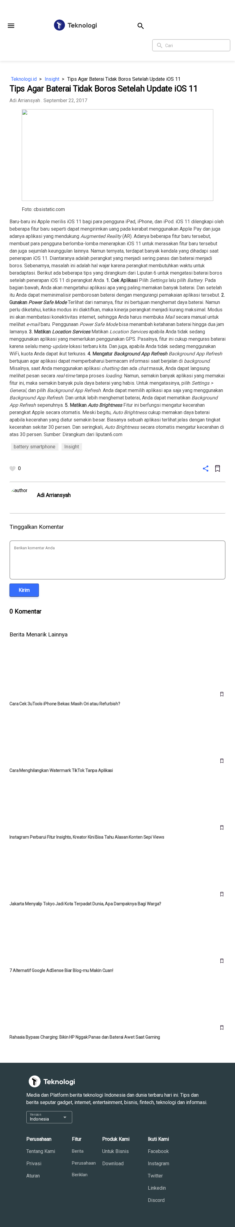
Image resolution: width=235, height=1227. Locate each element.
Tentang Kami (40, 1151)
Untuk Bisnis (115, 1151)
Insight (52, 79)
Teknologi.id (24, 79)
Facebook (158, 1151)
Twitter (155, 1176)
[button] (11, 25)
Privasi (33, 1163)
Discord (156, 1200)
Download (113, 1163)
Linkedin (157, 1188)
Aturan (33, 1176)
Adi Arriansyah (24, 100)
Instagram (158, 1163)
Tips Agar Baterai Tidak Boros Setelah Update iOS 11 (124, 79)
